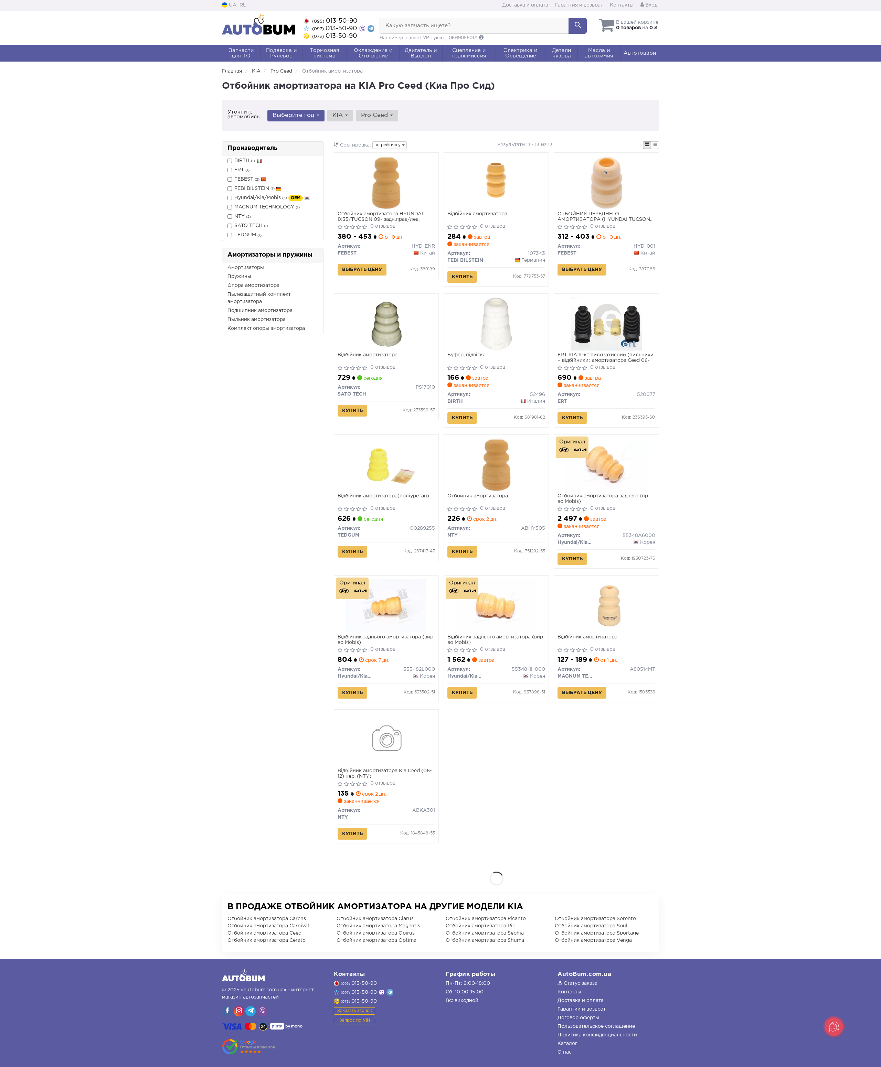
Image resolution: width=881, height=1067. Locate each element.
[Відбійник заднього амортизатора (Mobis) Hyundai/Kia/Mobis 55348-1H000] (496, 606)
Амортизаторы (245, 268)
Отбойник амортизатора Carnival (268, 926)
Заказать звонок (354, 1011)
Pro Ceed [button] (375, 115)
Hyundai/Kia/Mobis (267, 198)
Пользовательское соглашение (596, 1026)
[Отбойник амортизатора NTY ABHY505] (496, 465)
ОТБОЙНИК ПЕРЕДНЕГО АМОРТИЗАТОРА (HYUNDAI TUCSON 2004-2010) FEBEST (604, 217)
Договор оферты (578, 1018)
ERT (242, 170)
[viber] (227, 1011)
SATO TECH (251, 226)
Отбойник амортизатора (477, 496)
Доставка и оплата (525, 5)
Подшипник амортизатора (260, 311)
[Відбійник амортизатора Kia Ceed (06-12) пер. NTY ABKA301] (386, 739)
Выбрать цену (362, 270)
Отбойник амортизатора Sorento (595, 919)
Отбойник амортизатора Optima (376, 940)
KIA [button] (338, 115)
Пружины (239, 276)
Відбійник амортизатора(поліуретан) (383, 496)
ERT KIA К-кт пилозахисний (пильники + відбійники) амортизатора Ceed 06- (606, 358)
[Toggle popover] (834, 1026)
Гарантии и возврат (582, 1009)
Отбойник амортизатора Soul (591, 926)
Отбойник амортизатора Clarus (375, 919)
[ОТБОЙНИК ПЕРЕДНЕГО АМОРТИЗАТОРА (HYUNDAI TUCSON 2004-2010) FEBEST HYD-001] (606, 183)
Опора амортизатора (253, 285)
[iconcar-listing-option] (655, 145)
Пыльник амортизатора (256, 319)
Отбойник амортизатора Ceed (264, 933)
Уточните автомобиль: (244, 114)
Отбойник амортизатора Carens (266, 919)
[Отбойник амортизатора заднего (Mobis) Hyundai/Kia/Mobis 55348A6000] (606, 465)
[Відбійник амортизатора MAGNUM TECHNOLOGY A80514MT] (606, 606)
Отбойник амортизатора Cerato (266, 940)
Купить (462, 277)
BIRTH (244, 161)
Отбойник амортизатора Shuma (485, 940)
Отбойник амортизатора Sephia (485, 933)
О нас (565, 1052)
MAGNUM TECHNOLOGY (267, 207)
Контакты (622, 5)
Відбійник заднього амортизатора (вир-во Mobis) (386, 640)
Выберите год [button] (294, 115)
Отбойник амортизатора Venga (593, 940)
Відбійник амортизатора (477, 214)
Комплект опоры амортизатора (266, 328)
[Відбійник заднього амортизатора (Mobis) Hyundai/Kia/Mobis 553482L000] (386, 606)
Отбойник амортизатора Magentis (378, 926)
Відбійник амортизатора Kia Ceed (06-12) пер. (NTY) (385, 773)
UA (231, 5)
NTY (242, 216)
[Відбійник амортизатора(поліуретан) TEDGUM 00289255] (386, 465)
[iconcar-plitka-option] (647, 145)
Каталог (567, 1044)
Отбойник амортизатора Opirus (376, 933)
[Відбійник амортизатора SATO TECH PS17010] (386, 324)
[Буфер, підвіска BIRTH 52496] (496, 324)
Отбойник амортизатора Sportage (597, 933)
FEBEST (246, 179)
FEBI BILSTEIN (254, 188)
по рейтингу (388, 145)
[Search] (578, 26)
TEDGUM (248, 235)
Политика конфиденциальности (597, 1035)
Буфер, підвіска (466, 355)
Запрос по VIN (354, 1020)
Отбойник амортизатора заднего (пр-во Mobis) (604, 499)
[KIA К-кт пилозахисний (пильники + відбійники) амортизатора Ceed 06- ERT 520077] (606, 324)
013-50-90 (335, 21)
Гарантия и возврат (579, 5)
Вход (650, 5)
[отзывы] (248, 1046)
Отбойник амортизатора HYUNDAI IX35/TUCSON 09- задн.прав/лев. (380, 217)
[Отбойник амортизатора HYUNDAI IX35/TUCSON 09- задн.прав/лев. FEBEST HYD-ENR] (386, 183)
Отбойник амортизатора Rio (481, 926)
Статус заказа (579, 983)
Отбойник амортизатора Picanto (486, 919)
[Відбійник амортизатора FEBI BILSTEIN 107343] (496, 183)
